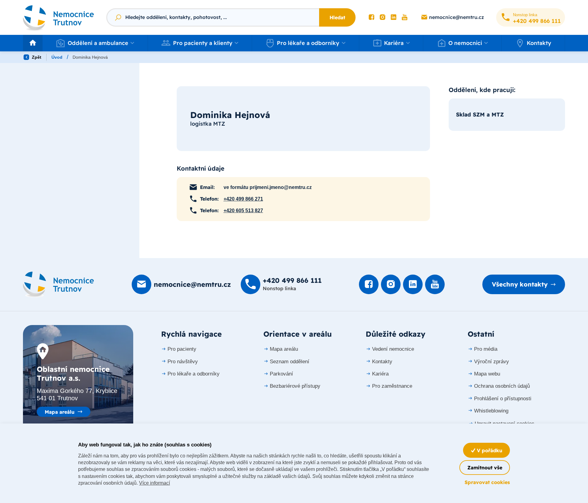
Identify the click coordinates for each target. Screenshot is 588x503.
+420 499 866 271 (243, 199)
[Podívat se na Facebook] (371, 17)
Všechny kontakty (520, 284)
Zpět (36, 57)
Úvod (56, 57)
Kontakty (539, 42)
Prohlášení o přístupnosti (502, 398)
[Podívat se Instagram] (382, 17)
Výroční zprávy (491, 361)
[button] (95, 43)
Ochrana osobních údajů (502, 386)
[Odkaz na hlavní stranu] (58, 17)
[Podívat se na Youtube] (404, 17)
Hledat (337, 17)
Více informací (154, 483)
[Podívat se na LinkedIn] (393, 17)
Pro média (485, 349)
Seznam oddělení (289, 361)
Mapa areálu (59, 412)
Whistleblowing (491, 411)
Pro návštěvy (183, 361)
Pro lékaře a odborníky (194, 374)
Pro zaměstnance (392, 386)
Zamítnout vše (484, 467)
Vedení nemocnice (393, 349)
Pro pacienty (182, 349)
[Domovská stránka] (58, 284)
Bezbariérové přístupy (295, 386)
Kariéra (380, 374)
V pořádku (488, 450)
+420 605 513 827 (243, 210)
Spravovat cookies (487, 482)
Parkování (281, 374)
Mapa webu (487, 374)
